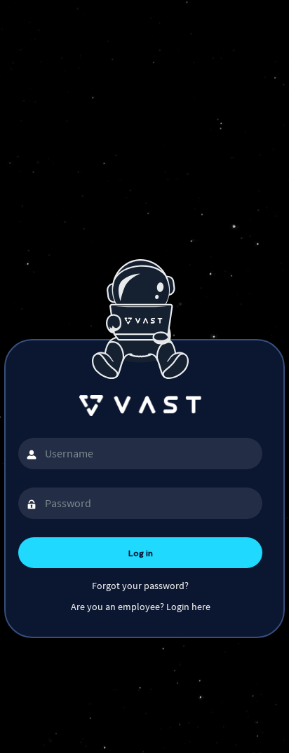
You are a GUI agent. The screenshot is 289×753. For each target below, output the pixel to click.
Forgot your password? (140, 585)
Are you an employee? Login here (140, 606)
